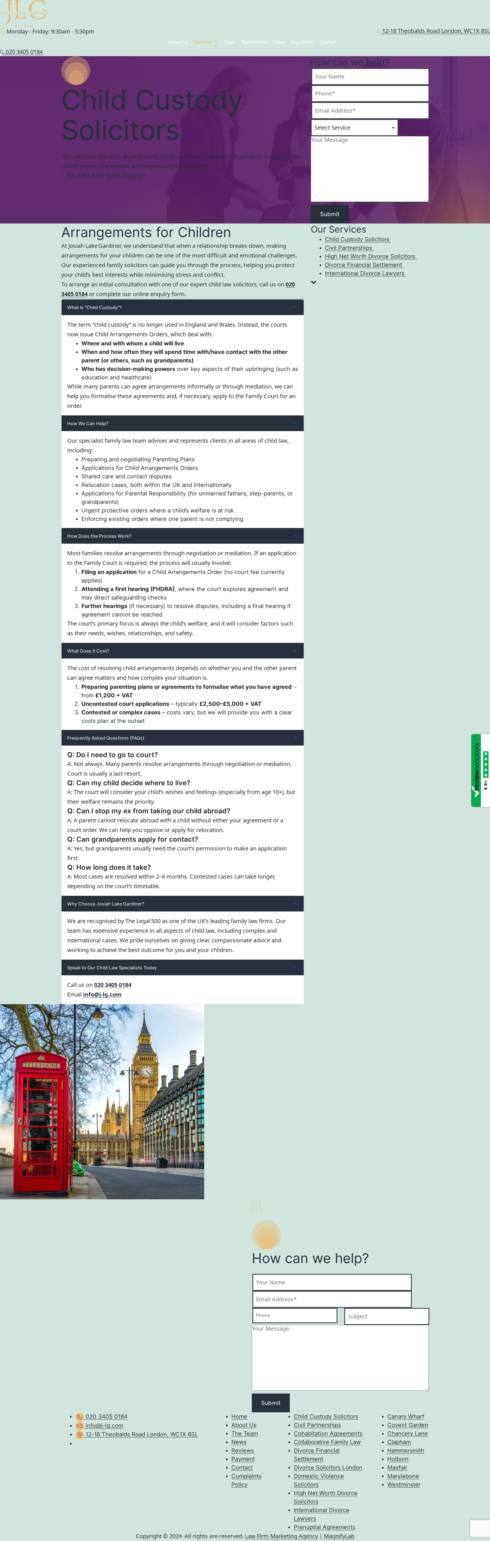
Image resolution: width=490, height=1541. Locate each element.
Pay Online (302, 42)
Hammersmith (405, 1450)
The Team (244, 1433)
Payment (243, 1459)
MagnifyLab (339, 1536)
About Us (178, 42)
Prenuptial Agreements (324, 1527)
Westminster (404, 1484)
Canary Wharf (405, 1416)
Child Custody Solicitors (326, 1416)
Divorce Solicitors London (328, 1467)
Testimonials (254, 42)
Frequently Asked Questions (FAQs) (105, 738)
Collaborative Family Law (327, 1442)
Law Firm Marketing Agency (281, 1536)
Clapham (399, 1442)
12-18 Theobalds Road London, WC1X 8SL (435, 31)
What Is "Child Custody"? (94, 307)
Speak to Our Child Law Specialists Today (112, 967)
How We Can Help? (87, 423)
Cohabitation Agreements (328, 1433)
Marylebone (403, 1476)
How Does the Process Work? (99, 536)
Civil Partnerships (317, 1425)
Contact (328, 42)
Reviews (242, 1450)
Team (229, 42)
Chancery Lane (407, 1433)
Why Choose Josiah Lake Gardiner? (105, 904)
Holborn (398, 1459)
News (279, 42)
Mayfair (397, 1467)
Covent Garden (407, 1425)
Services (203, 42)
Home (239, 1416)
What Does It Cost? (88, 651)
